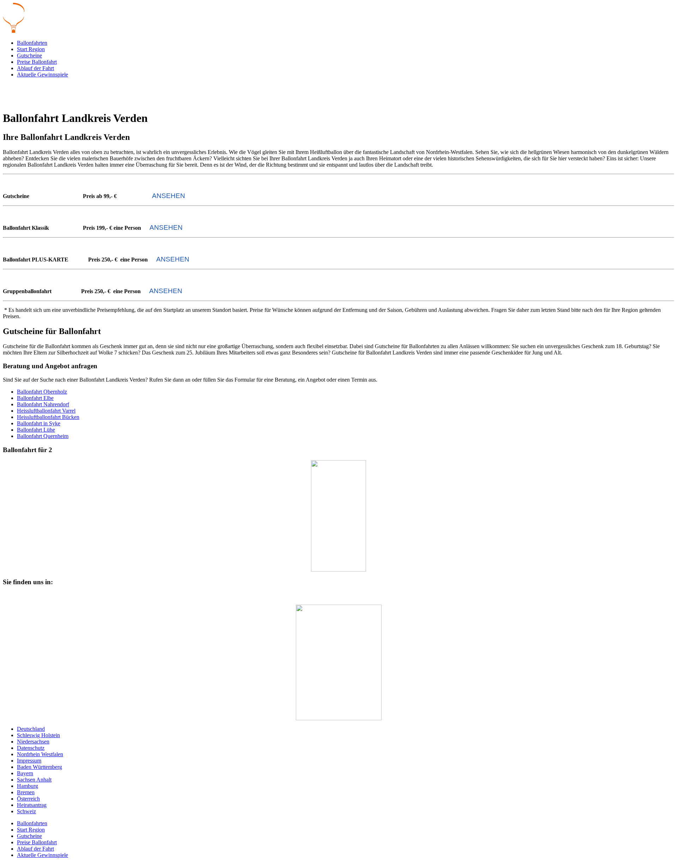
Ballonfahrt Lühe (36, 430)
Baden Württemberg (39, 767)
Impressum (29, 761)
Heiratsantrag (32, 805)
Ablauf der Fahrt (35, 68)
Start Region (31, 49)
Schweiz (26, 811)
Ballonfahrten (32, 43)
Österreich (28, 799)
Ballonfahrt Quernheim (42, 436)
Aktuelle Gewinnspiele (42, 75)
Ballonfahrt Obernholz (42, 392)
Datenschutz (30, 748)
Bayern (25, 773)
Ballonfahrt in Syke (38, 423)
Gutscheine (29, 55)
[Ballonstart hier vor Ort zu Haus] (338, 662)
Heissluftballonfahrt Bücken (48, 417)
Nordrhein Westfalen (40, 754)
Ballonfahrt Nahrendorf (43, 404)
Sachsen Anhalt (34, 780)
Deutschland (31, 729)
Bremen (26, 792)
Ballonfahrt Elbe (35, 398)
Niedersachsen (33, 742)
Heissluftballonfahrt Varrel (46, 411)
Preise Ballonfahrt (37, 62)
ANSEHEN (168, 195)
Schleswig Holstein (38, 735)
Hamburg (27, 786)
